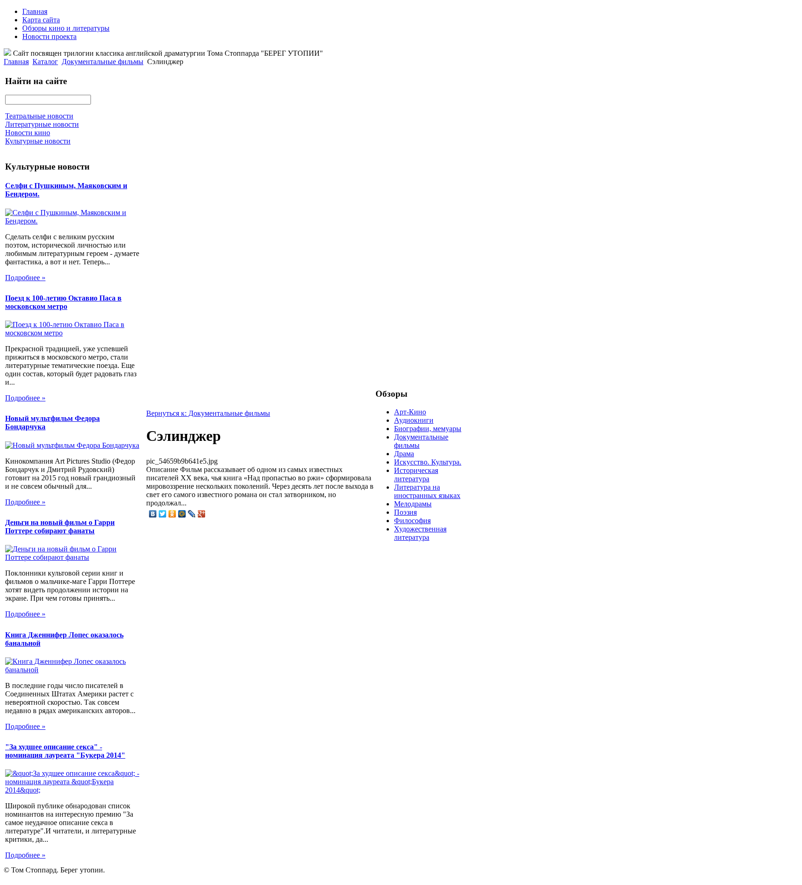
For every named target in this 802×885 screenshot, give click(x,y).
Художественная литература (420, 533)
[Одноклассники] (172, 514)
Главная (34, 11)
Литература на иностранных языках (427, 491)
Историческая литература (416, 474)
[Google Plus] (202, 514)
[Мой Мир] (182, 514)
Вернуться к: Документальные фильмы (208, 413)
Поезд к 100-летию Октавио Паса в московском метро (63, 302)
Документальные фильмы (102, 62)
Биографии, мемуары (427, 429)
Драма (404, 454)
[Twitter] (163, 514)
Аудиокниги (413, 420)
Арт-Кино (410, 412)
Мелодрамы (413, 504)
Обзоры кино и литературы (66, 28)
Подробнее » (25, 278)
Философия (412, 520)
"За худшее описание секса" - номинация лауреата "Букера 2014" (65, 751)
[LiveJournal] (192, 514)
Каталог (45, 62)
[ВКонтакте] (153, 514)
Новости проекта (49, 36)
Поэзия (405, 512)
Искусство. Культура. (427, 462)
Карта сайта (41, 20)
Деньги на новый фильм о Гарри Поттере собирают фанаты (60, 526)
